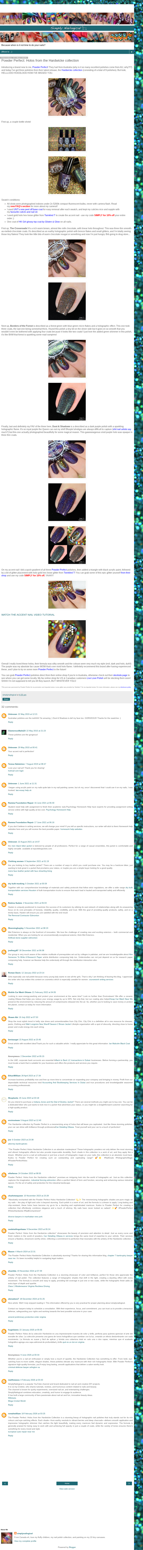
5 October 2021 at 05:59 (36, 883)
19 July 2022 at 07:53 (28, 1017)
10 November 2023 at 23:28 (36, 1196)
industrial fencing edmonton (43, 1180)
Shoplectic (13, 1098)
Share (6, 699)
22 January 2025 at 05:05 (30, 1330)
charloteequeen (15, 1196)
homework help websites (71, 829)
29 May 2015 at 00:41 (27, 747)
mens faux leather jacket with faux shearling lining (30, 871)
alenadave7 (13, 1299)
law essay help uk (23, 790)
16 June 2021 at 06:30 (44, 803)
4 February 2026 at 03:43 (31, 1380)
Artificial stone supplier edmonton (22, 938)
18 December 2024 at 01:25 (32, 1299)
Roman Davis (14, 973)
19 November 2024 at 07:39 (29, 1271)
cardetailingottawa (17, 1229)
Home (67, 1483)
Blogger (72, 1547)
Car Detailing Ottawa (65, 1127)
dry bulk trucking (16, 883)
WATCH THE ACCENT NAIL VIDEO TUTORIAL (28, 614)
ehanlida (12, 1271)
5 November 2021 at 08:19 (36, 928)
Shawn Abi (13, 1017)
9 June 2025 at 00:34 (30, 1355)
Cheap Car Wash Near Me (121, 999)
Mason (11, 1251)
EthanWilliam (14, 1076)
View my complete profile (25, 1541)
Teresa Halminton (16, 764)
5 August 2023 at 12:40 (31, 1120)
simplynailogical (25, 1533)
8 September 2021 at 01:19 (37, 861)
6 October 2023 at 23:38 (23, 1140)
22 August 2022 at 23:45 (30, 1039)
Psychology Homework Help (58, 810)
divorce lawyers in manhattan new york (25, 1216)
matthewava (14, 1380)
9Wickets (12, 1398)
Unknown (12, 714)
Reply (10, 722)
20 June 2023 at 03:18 (29, 1098)
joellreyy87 (13, 950)
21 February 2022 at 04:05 (44, 992)
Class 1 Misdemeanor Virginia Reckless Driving (29, 1286)
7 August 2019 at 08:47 (36, 764)
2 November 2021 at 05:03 (35, 903)
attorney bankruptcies (17, 1144)
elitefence (12, 1173)
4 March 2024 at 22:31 (25, 1251)
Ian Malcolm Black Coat (119, 1043)
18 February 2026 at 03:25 (33, 1413)
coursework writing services (101, 979)
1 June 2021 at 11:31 (27, 783)
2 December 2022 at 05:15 (32, 1056)
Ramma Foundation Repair (21, 803)
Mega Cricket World (17, 1401)
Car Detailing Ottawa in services (58, 1236)
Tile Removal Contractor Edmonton (23, 915)
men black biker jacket (22, 846)
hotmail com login (16, 771)
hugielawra (13, 1330)
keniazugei (13, 1039)
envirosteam (14, 1120)
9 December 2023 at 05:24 (38, 1229)
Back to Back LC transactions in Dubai (73, 1060)
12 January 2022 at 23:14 (33, 973)
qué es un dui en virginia (73, 1342)
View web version (67, 1489)
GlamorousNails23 (17, 731)
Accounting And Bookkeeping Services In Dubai (63, 1082)
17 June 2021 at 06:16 (44, 822)
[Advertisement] (67, 7)
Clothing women (16, 861)
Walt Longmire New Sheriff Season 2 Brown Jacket (48, 1024)
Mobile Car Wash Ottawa (19, 992)
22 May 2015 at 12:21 (27, 714)
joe (9, 1140)
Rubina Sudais (15, 903)
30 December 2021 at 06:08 (31, 950)
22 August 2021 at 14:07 (29, 842)
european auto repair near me (21, 1432)
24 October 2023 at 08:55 (29, 1173)
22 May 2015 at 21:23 (36, 731)
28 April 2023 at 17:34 (31, 1076)
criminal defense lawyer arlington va (24, 1367)
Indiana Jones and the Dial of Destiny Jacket (53, 1102)
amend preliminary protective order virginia (27, 1317)
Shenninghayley (16, 928)
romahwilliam (14, 1413)
